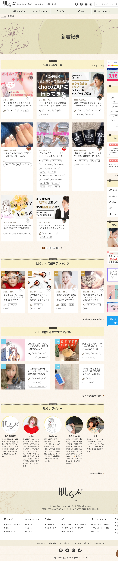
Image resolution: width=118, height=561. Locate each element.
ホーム (3, 16)
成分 (7, 528)
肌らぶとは (41, 543)
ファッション (98, 528)
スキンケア (11, 519)
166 (57, 248)
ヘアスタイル (81, 524)
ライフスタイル (100, 519)
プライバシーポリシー (82, 543)
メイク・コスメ (33, 519)
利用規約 (52, 543)
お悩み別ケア (10, 531)
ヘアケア (79, 528)
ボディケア (50, 524)
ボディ (49, 519)
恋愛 (107, 528)
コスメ (29, 524)
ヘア (66, 519)
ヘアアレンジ (68, 528)
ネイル (29, 531)
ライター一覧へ (95, 473)
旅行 (107, 524)
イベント (96, 531)
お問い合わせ (99, 543)
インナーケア (51, 528)
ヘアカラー (67, 524)
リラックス (97, 524)
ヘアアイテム (68, 531)
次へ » (61, 248)
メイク (29, 528)
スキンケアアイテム (13, 524)
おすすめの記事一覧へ (92, 396)
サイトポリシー (65, 543)
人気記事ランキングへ (92, 319)
